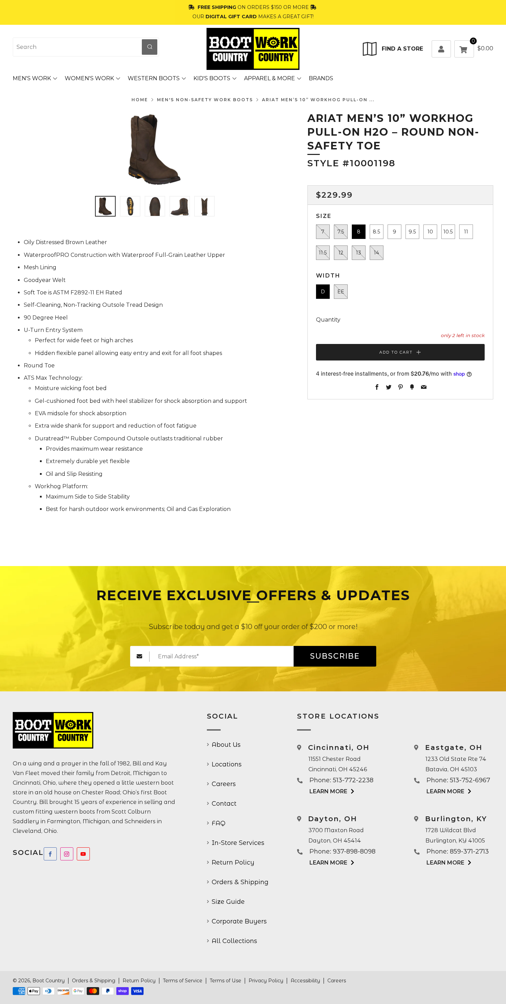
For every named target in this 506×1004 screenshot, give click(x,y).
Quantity (328, 319)
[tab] (105, 206)
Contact (224, 803)
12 (340, 253)
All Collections (234, 941)
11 (466, 232)
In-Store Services (238, 843)
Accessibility (305, 980)
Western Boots (154, 78)
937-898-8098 (354, 851)
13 (358, 253)
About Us (226, 745)
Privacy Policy (266, 980)
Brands (321, 78)
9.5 (412, 232)
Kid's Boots (211, 78)
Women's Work (89, 78)
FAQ (218, 823)
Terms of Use (225, 980)
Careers (224, 784)
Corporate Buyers (239, 921)
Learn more (328, 791)
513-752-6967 (470, 780)
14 (376, 253)
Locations (227, 764)
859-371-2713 (469, 851)
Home (139, 99)
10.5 (448, 232)
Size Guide (228, 902)
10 (430, 232)
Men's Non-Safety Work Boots (205, 99)
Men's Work (32, 78)
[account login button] (441, 49)
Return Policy (233, 862)
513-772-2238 (353, 780)
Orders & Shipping (240, 882)
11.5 (323, 253)
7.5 (340, 232)
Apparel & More (269, 78)
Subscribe (335, 656)
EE (340, 292)
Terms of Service (182, 980)
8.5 (376, 232)
